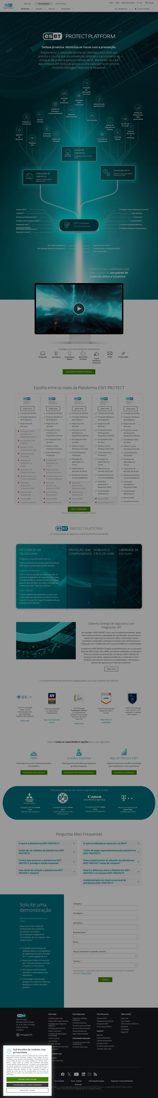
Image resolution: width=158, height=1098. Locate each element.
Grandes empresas (79, 1023)
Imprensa (124, 1026)
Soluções (39, 9)
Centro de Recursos (80, 1031)
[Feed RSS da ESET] (95, 1075)
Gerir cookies (76, 1081)
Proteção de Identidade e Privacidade (57, 1035)
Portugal (150, 3)
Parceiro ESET (102, 1018)
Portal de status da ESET (105, 1046)
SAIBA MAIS (27, 409)
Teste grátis (52, 1058)
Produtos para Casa (55, 1018)
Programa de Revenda (105, 1021)
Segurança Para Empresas (34, 772)
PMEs (33, 758)
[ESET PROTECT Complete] (79, 401)
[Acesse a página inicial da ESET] (8, 6)
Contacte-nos (122, 9)
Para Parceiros (61, 4)
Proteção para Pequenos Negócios (57, 1025)
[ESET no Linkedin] (83, 1075)
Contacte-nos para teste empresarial (81, 1043)
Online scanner (54, 1038)
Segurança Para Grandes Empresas (79, 772)
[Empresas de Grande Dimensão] (79, 755)
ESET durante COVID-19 (129, 1024)
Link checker (53, 1041)
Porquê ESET (66, 9)
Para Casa (27, 4)
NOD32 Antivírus (54, 1031)
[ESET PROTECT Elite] (104, 401)
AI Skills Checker (54, 1044)
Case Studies (125, 1021)
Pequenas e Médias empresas (80, 1019)
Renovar (100, 1035)
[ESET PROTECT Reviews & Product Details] (106, 703)
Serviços (52, 9)
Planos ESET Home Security (58, 1021)
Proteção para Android (56, 1028)
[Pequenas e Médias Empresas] (34, 755)
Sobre (111, 3)
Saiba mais (111, 669)
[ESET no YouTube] (76, 1075)
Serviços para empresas (81, 1028)
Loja (140, 3)
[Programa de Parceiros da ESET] (124, 755)
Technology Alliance (104, 1026)
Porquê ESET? (53, 1049)
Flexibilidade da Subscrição (58, 1046)
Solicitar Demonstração (79, 371)
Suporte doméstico (104, 1038)
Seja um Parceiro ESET (124, 758)
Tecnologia (125, 1029)
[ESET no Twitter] (69, 1075)
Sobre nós (124, 1018)
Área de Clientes (143, 9)
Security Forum (102, 1043)
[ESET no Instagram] (89, 1075)
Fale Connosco (79, 509)
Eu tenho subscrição (55, 1060)
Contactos (19, 1030)
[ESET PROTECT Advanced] (53, 401)
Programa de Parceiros (124, 772)
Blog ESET (124, 1032)
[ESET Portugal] (21, 1015)
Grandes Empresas (79, 758)
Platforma (25, 9)
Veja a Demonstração (80, 1034)
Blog (117, 3)
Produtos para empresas (82, 1025)
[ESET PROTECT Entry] (27, 401)
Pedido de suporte (128, 3)
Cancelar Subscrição (104, 1049)
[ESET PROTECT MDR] (130, 401)
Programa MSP (102, 1024)
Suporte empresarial (104, 1040)
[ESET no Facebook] (63, 1075)
